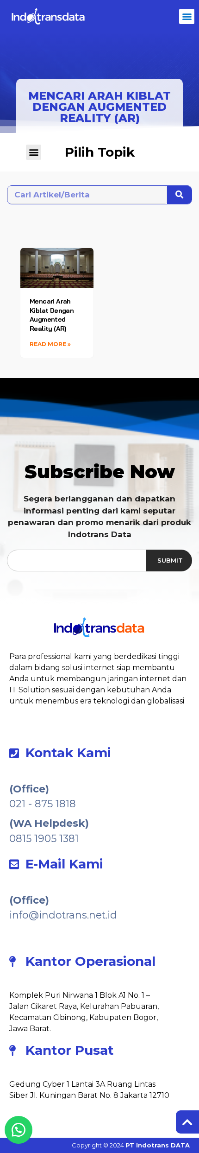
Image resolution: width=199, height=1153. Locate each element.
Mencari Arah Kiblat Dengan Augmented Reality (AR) (52, 315)
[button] (186, 16)
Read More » (50, 344)
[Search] (179, 195)
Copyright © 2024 (131, 1145)
